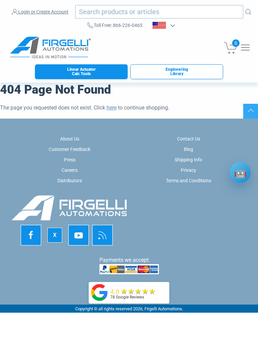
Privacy (188, 170)
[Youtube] (78, 235)
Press (70, 159)
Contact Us (188, 139)
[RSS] (102, 235)
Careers (69, 170)
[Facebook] (31, 235)
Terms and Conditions (188, 180)
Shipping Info (188, 159)
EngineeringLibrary (177, 71)
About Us (69, 139)
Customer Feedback (69, 149)
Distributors (69, 180)
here (111, 107)
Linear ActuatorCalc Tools (81, 71)
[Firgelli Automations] (99, 292)
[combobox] (159, 12)
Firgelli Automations (163, 308)
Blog (188, 149)
